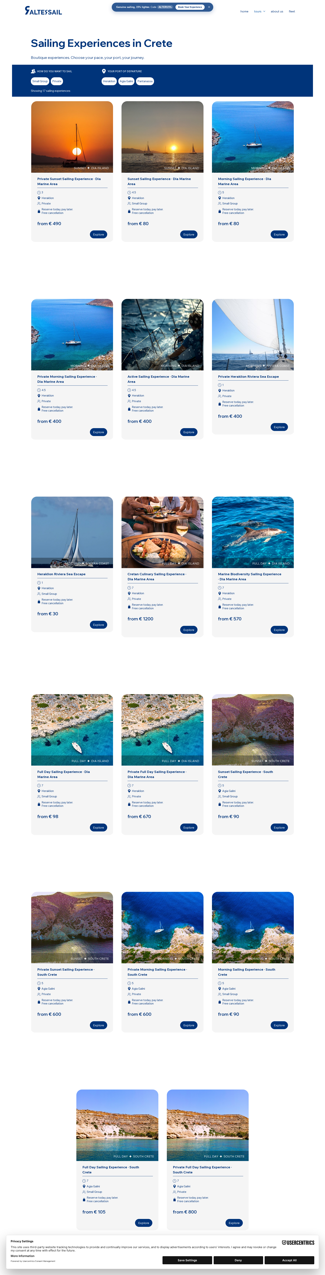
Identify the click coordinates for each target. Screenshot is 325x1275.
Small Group (40, 81)
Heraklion (109, 81)
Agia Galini (126, 81)
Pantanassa (145, 81)
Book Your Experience (190, 7)
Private (57, 81)
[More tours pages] (264, 11)
